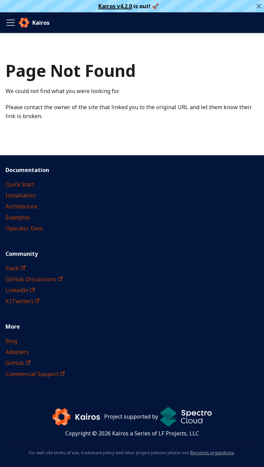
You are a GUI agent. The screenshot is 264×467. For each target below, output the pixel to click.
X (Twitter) (19, 301)
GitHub (15, 363)
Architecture (21, 206)
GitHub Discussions (31, 279)
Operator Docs (24, 228)
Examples (18, 217)
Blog (11, 341)
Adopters (17, 352)
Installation (21, 195)
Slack (12, 268)
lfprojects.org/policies (212, 453)
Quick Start (20, 184)
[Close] (259, 6)
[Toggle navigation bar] (11, 23)
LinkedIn (17, 290)
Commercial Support (32, 374)
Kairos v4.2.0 (115, 6)
